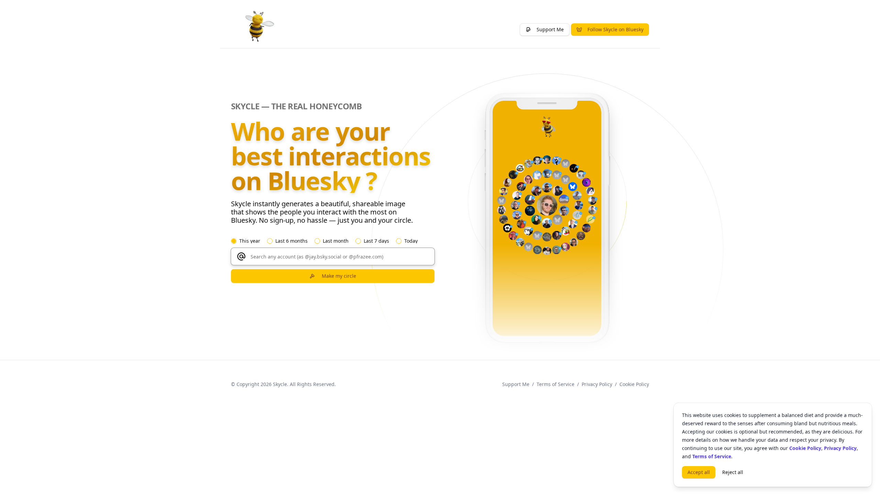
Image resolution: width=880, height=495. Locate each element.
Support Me (515, 384)
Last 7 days (376, 241)
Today (411, 241)
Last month (336, 241)
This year (249, 241)
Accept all (699, 472)
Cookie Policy (634, 384)
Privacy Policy (597, 384)
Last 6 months (291, 241)
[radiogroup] (332, 241)
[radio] (233, 241)
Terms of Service (555, 384)
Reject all (732, 472)
